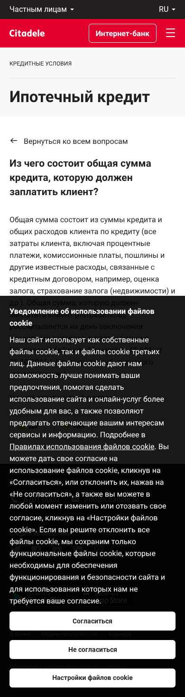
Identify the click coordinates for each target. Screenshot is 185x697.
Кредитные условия (40, 63)
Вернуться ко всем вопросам (76, 141)
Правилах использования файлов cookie (82, 446)
